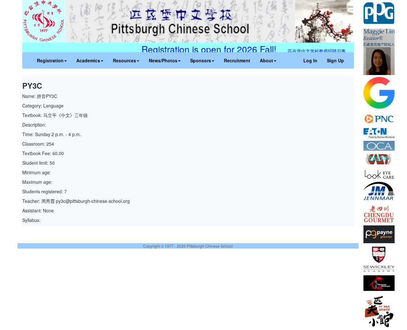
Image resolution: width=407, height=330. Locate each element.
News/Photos (163, 60)
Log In (310, 60)
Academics (88, 60)
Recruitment (237, 60)
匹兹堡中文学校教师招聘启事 (321, 51)
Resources (124, 60)
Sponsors (200, 60)
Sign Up (335, 60)
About (266, 60)
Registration (50, 60)
